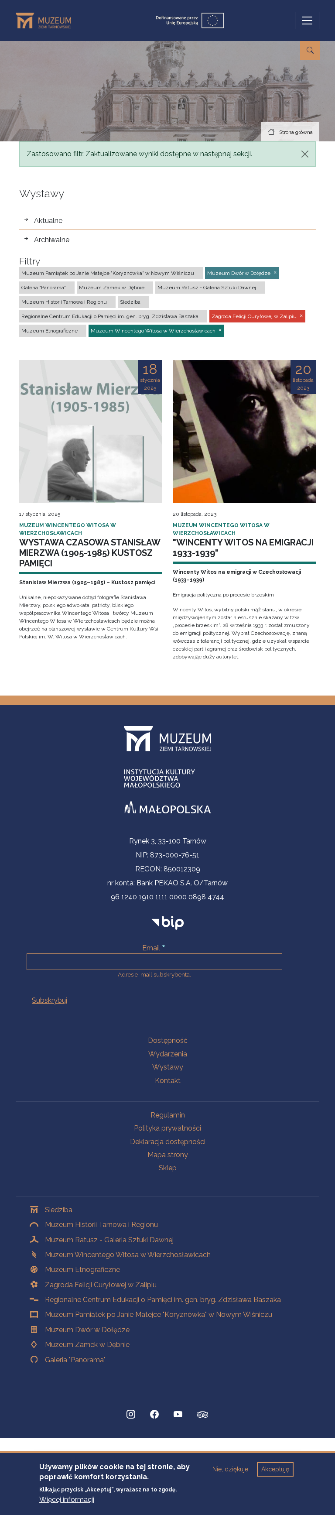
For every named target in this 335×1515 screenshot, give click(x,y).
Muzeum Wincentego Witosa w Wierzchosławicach (128, 1255)
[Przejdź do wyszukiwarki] (310, 50)
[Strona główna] (47, 20)
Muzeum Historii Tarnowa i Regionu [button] (64, 302)
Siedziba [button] (130, 302)
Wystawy (167, 1067)
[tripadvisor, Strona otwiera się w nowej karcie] (203, 1415)
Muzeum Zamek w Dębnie (87, 1344)
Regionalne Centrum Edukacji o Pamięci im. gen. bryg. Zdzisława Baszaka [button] (109, 316)
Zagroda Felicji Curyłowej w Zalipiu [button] (254, 316)
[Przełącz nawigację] (307, 20)
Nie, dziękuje (230, 1469)
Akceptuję (275, 1469)
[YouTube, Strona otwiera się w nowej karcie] (178, 1415)
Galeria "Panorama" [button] (43, 287)
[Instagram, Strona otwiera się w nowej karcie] (131, 1415)
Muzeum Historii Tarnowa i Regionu (101, 1224)
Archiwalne (51, 240)
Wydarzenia (167, 1054)
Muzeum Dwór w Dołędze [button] (238, 273)
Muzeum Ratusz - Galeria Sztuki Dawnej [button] (206, 287)
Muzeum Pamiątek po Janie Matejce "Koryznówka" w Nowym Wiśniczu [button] (107, 273)
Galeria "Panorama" (75, 1360)
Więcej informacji (66, 1499)
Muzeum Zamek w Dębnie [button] (111, 287)
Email (151, 948)
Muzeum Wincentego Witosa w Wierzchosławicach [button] (153, 331)
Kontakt (168, 1080)
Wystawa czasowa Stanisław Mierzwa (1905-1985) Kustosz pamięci (89, 553)
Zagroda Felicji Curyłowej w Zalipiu (101, 1285)
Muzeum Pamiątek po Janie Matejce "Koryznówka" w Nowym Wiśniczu (158, 1314)
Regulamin (167, 1115)
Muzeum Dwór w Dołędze (87, 1330)
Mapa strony (167, 1155)
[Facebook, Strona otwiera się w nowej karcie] (154, 1415)
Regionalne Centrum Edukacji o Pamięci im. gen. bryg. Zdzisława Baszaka (163, 1300)
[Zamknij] (304, 154)
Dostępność (168, 1040)
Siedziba (58, 1210)
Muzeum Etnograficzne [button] (49, 331)
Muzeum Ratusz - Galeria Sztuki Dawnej (109, 1240)
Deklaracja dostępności (167, 1142)
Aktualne (48, 220)
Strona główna (296, 132)
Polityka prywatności (167, 1128)
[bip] (167, 922)
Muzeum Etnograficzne (82, 1269)
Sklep (168, 1168)
